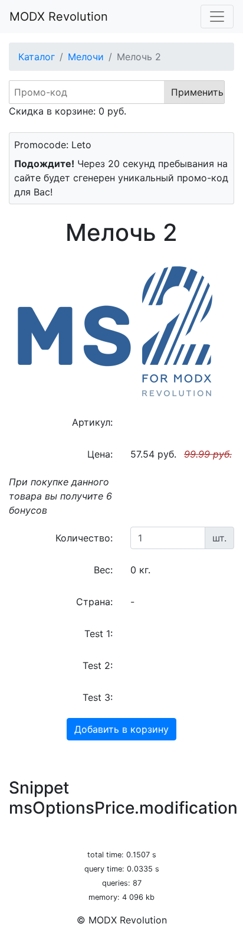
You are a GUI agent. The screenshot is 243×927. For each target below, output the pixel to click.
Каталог (36, 57)
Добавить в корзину (121, 729)
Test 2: (98, 665)
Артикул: (92, 422)
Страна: (94, 602)
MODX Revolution (58, 16)
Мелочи (86, 57)
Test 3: (98, 697)
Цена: (100, 454)
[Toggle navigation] (217, 16)
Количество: (84, 538)
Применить (197, 92)
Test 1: (98, 633)
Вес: (103, 570)
